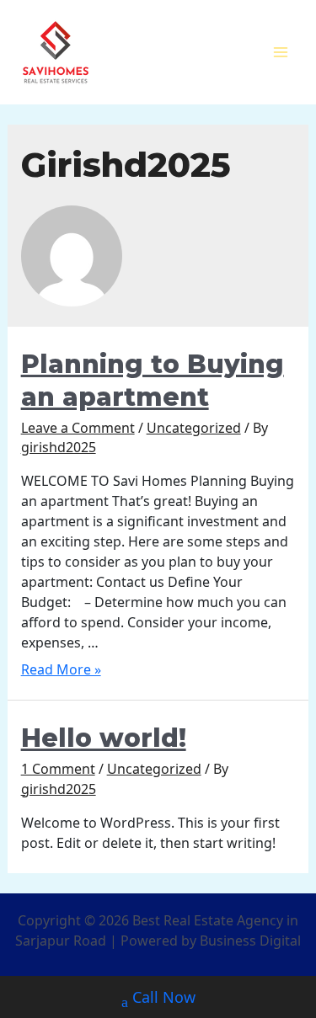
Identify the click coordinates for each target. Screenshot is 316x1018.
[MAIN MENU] (280, 52)
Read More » (61, 669)
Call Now (163, 997)
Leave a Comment (78, 427)
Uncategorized (194, 427)
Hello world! (103, 738)
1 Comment (58, 769)
